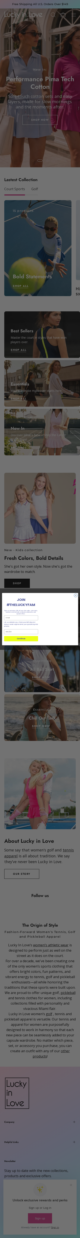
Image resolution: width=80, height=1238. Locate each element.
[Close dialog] (75, 595)
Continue (21, 638)
